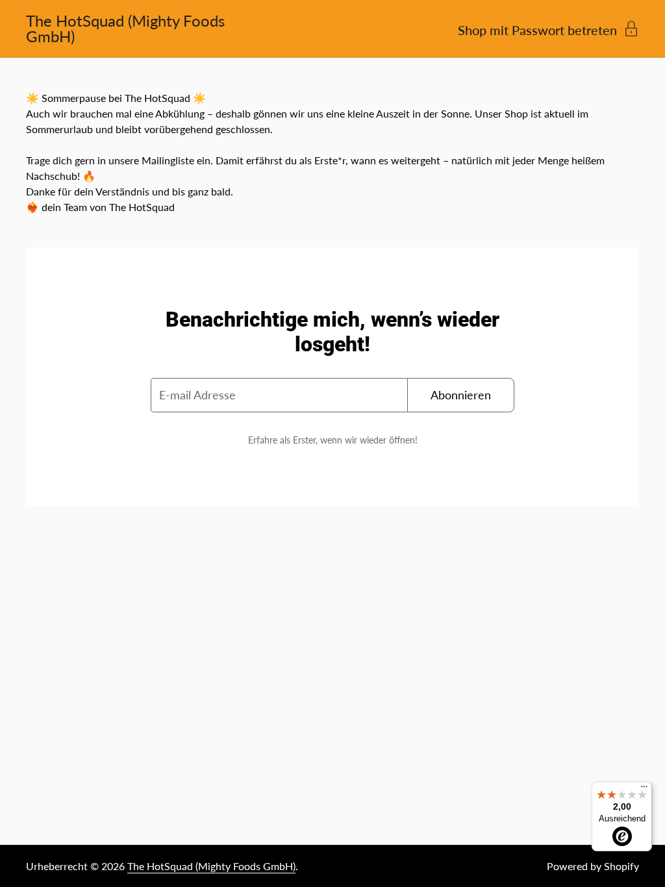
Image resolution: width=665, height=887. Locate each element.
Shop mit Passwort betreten (537, 29)
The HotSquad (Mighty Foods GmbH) (125, 28)
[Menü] (644, 789)
